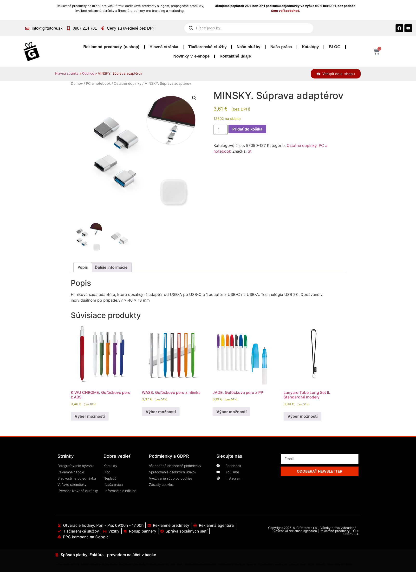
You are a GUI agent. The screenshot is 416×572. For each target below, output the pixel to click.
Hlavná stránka (164, 47)
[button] (194, 98)
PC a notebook (98, 83)
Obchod (88, 73)
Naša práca (281, 47)
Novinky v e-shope (191, 56)
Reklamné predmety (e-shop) (111, 47)
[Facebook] (399, 28)
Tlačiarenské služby (207, 47)
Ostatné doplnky (127, 83)
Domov (77, 83)
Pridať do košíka (247, 129)
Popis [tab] (83, 267)
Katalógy (310, 47)
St (250, 151)
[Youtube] (408, 28)
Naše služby (248, 47)
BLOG (334, 47)
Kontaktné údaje (235, 56)
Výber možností (90, 416)
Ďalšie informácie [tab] (111, 267)
